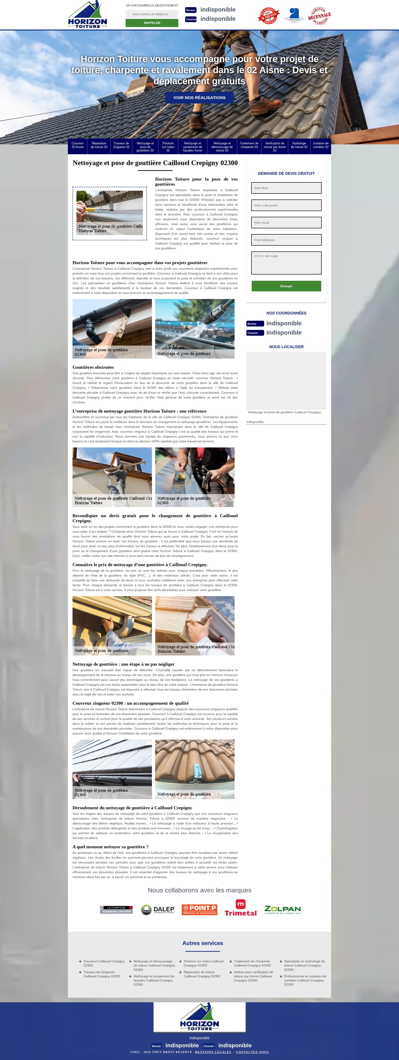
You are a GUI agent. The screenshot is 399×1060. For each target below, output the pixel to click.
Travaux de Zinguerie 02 (121, 145)
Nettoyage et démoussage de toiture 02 (222, 147)
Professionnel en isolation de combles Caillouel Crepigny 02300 (305, 980)
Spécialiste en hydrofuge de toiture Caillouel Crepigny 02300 (304, 965)
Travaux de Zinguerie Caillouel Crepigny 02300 (102, 974)
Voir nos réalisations (199, 97)
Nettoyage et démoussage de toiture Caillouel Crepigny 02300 (154, 965)
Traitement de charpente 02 (249, 145)
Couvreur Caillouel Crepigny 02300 (104, 963)
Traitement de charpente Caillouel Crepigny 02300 (252, 963)
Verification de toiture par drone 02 (275, 147)
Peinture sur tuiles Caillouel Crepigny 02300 (204, 963)
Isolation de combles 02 (321, 145)
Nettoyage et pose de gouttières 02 (145, 147)
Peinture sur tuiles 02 (168, 147)
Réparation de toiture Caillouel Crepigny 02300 (202, 974)
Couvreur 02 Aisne (78, 145)
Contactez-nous (252, 1052)
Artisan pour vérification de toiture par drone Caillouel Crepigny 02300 (253, 976)
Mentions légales (213, 1052)
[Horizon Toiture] (87, 15)
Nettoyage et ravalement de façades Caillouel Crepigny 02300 (154, 980)
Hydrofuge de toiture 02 (299, 145)
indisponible (284, 323)
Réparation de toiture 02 (99, 145)
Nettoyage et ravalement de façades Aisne (192, 147)
